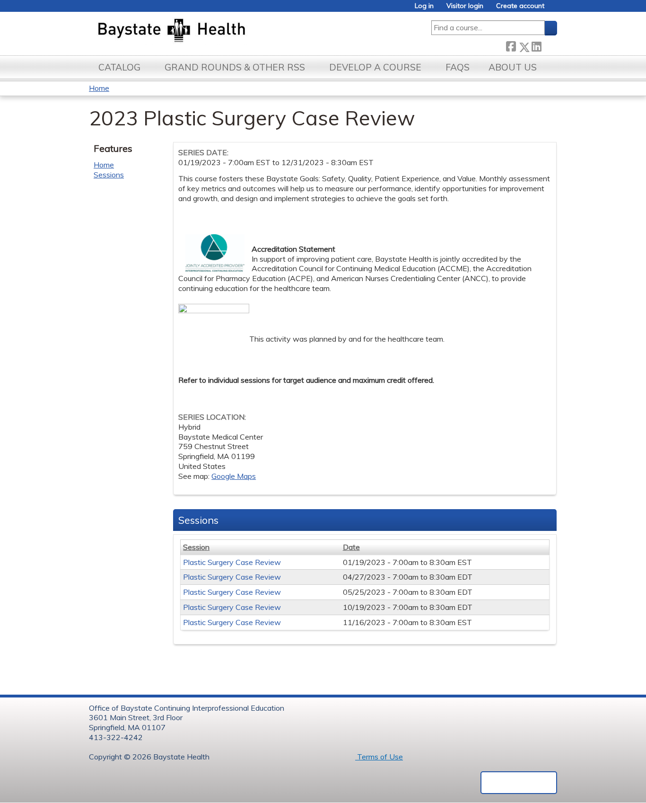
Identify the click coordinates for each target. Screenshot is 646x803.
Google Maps (233, 476)
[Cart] (554, 9)
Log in (424, 5)
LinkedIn (536, 45)
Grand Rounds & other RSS (235, 67)
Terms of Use (379, 756)
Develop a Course (375, 67)
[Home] (216, 31)
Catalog (119, 67)
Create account (520, 5)
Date (351, 547)
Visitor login (464, 5)
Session (196, 547)
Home (99, 88)
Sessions (109, 174)
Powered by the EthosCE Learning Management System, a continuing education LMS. (518, 782)
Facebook (510, 45)
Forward (549, 45)
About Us (513, 67)
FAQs (457, 67)
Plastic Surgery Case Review (232, 562)
